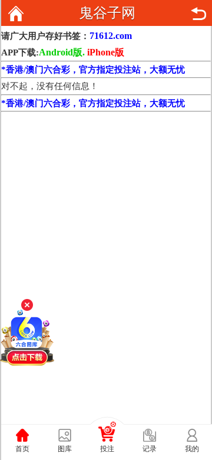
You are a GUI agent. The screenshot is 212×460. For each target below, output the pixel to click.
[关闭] (27, 305)
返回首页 (16, 13)
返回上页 (198, 13)
